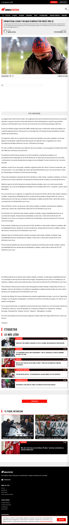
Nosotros (4, 490)
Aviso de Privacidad (46, 521)
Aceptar (61, 520)
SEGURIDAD (29, 15)
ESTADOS (14, 15)
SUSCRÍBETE (54, 2)
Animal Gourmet (6, 505)
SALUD (35, 15)
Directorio (4, 492)
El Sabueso (4, 507)
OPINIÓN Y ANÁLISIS (55, 15)
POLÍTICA (7, 15)
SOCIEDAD (21, 15)
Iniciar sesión (63, 2)
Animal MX (4, 509)
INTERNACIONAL (43, 15)
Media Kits (7, 479)
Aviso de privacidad (7, 494)
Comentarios (34, 401)
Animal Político (5, 502)
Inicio (3, 488)
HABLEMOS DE (65, 15)
